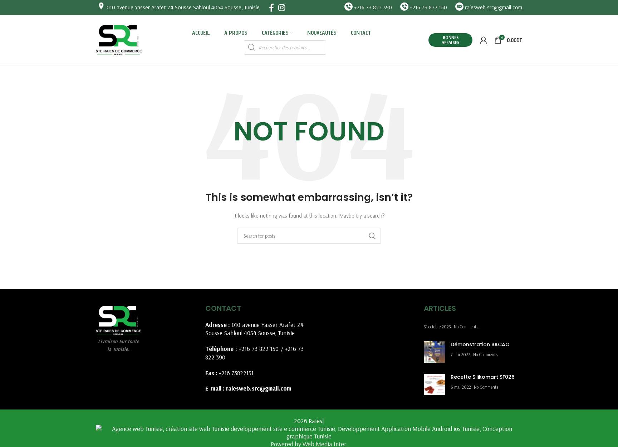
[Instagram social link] (281, 7)
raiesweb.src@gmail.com (258, 388)
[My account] (483, 40)
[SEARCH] (372, 236)
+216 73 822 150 (259, 348)
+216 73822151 (236, 373)
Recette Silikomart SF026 (483, 377)
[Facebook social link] (271, 7)
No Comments (466, 326)
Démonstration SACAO (480, 344)
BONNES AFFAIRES (450, 40)
